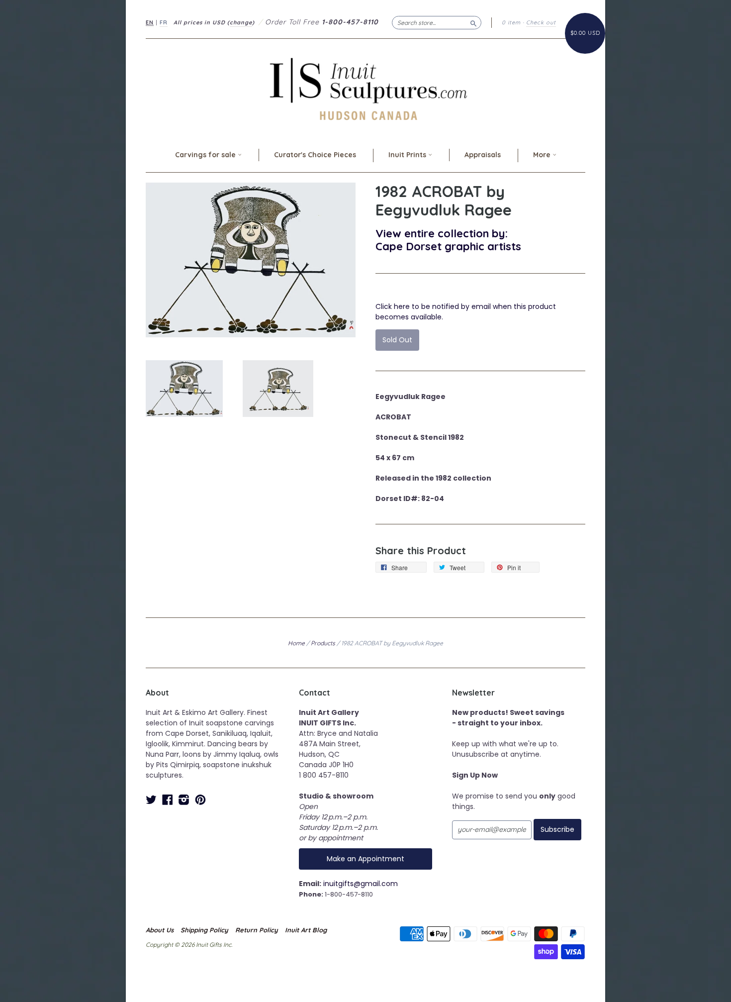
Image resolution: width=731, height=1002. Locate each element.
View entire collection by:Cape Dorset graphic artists (448, 239)
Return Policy (256, 929)
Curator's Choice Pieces (315, 154)
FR (164, 22)
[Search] (473, 22)
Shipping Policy (204, 929)
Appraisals (482, 154)
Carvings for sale (206, 154)
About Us (160, 929)
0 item (511, 22)
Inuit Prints (408, 154)
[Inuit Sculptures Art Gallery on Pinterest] (200, 800)
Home (296, 643)
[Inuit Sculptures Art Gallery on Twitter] (151, 800)
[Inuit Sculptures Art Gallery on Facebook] (167, 800)
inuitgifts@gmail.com (360, 884)
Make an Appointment (365, 859)
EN (150, 22)
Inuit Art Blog (306, 929)
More (542, 154)
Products (323, 643)
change (241, 22)
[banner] (365, 89)
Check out (541, 22)
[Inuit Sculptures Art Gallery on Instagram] (184, 800)
